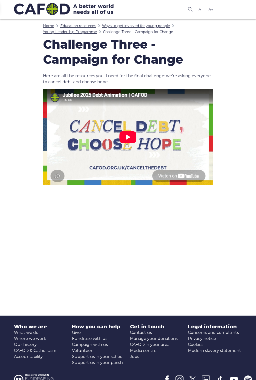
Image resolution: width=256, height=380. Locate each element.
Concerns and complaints (213, 332)
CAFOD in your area (150, 344)
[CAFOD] (70, 9)
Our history (25, 344)
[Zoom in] (210, 10)
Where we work (30, 338)
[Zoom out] (200, 10)
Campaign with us (90, 344)
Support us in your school (98, 356)
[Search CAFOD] (190, 9)
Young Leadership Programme (70, 32)
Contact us (141, 332)
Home (48, 26)
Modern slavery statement (214, 350)
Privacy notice (202, 338)
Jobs (134, 356)
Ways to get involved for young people (136, 26)
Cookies (195, 344)
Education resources (78, 26)
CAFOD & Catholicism (35, 350)
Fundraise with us (89, 338)
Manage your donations (154, 338)
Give (76, 332)
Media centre (143, 350)
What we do (26, 332)
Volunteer (82, 350)
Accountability (28, 356)
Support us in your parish (97, 362)
